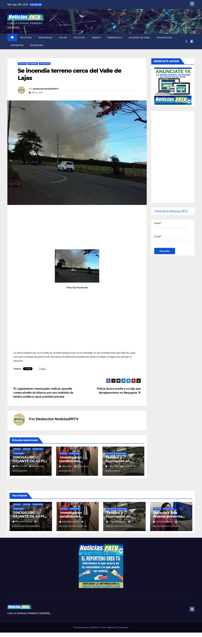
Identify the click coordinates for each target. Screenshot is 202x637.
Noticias (26, 37)
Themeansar (123, 627)
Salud (63, 37)
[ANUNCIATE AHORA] (173, 86)
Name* (157, 223)
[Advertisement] (77, 228)
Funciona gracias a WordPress (87, 627)
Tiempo (96, 37)
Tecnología (164, 37)
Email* (157, 236)
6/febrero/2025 (71, 522)
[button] (186, 41)
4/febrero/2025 (164, 522)
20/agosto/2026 (24, 522)
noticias (17, 449)
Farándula (114, 37)
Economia (36, 45)
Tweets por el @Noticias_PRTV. (171, 211)
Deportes (17, 45)
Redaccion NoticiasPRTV (46, 88)
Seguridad (45, 37)
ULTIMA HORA (45, 63)
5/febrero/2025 (117, 522)
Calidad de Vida (139, 37)
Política (79, 37)
